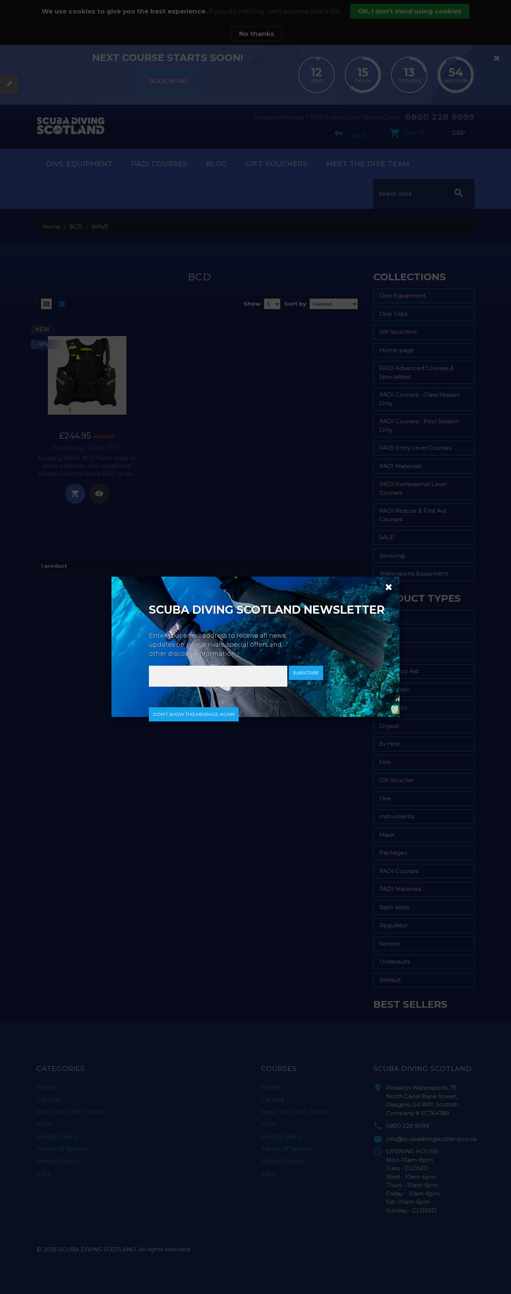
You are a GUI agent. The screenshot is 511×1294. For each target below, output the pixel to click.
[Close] (386, 586)
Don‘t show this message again (194, 714)
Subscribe (306, 672)
